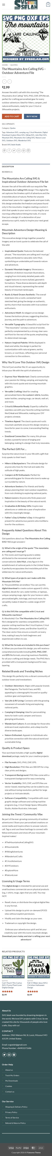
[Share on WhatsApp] (4, 150)
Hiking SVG (30, 135)
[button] (3, 4)
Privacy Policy (11, 1112)
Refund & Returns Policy (15, 1123)
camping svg (24, 132)
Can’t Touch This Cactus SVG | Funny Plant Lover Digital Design (12, 985)
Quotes (13, 65)
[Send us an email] (9, 1055)
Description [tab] (8, 167)
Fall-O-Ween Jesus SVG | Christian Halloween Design (37, 985)
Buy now (32, 116)
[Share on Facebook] (9, 150)
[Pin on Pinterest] (23, 150)
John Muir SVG (41, 135)
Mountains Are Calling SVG (24, 138)
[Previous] (2, 978)
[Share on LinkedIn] (28, 150)
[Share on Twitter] (14, 150)
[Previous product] (9, 81)
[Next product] (4, 81)
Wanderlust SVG (24, 140)
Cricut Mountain (35, 132)
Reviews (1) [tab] (7, 172)
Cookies (8, 1086)
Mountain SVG (7, 138)
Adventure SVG (12, 132)
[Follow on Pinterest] (14, 1055)
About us (9, 1070)
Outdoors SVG (11, 140)
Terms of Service (12, 1117)
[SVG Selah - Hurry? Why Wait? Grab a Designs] (26, 4)
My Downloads (11, 1081)
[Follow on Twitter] (4, 1055)
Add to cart (12, 116)
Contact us (9, 1091)
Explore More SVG (18, 135)
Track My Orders (12, 1075)
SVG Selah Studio (14, 145)
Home (5, 65)
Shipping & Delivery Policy (16, 1107)
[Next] (49, 978)
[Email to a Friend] (19, 150)
